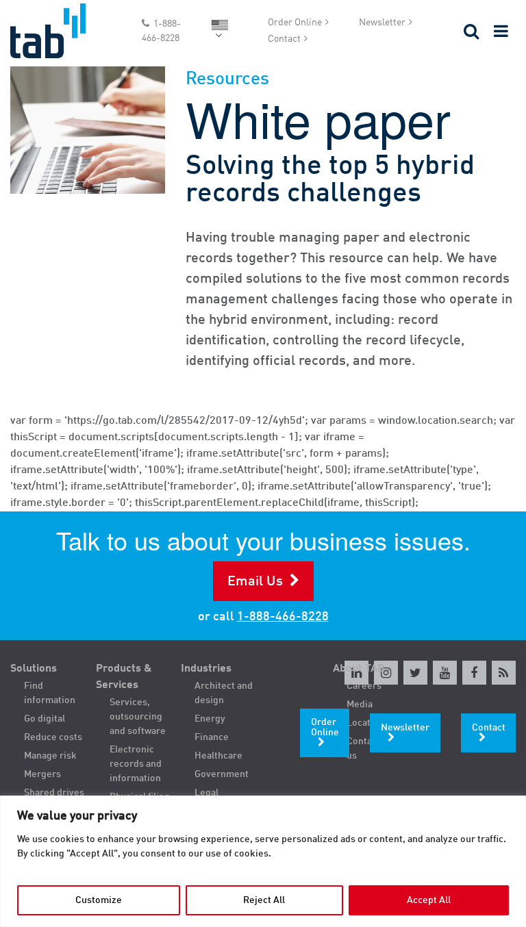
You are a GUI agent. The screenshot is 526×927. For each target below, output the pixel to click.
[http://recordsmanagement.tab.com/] (504, 673)
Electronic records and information (136, 764)
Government (222, 774)
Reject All (264, 900)
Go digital (44, 719)
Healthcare (218, 756)
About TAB (359, 668)
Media (360, 704)
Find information (49, 693)
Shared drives (54, 793)
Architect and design (224, 693)
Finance (212, 737)
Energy (210, 719)
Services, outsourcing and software (138, 717)
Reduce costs (53, 737)
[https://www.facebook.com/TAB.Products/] (474, 673)
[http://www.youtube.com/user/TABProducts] (445, 673)
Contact (284, 39)
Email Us (255, 582)
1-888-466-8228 (161, 31)
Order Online (295, 22)
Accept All (429, 900)
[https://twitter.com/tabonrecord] (415, 673)
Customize (98, 900)
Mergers (42, 774)
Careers (364, 686)
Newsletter (382, 22)
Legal (206, 793)
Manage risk (50, 756)
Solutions (33, 668)
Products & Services (124, 677)
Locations (368, 723)
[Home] (65, 30)
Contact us (363, 749)
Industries (206, 668)
